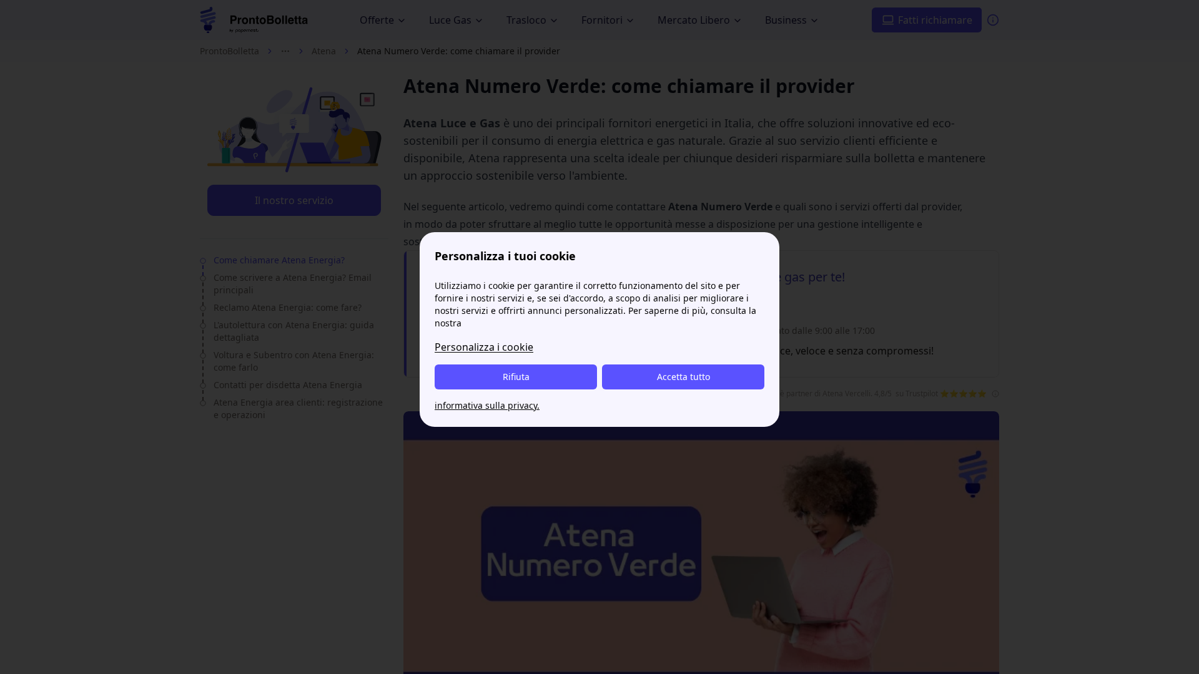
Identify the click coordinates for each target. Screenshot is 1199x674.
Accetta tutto (683, 377)
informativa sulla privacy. (487, 405)
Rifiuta (516, 377)
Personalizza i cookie (484, 347)
